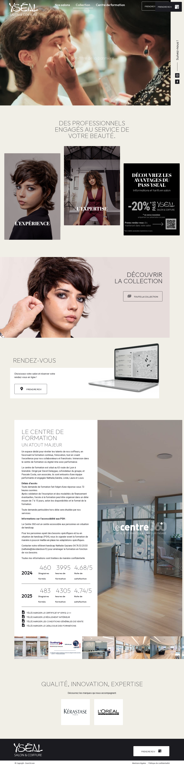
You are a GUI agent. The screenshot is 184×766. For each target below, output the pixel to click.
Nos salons (62, 5)
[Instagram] (177, 75)
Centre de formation (110, 5)
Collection (83, 5)
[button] (17, 648)
